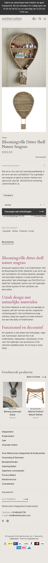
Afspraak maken (10, 445)
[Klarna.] (24, 548)
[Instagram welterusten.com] (8, 521)
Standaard (8, 195)
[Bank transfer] (26, 544)
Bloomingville (41, 157)
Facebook (7, 231)
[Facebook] (3, 521)
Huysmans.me (33, 539)
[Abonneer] (25, 499)
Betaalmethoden (10, 462)
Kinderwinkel (8, 436)
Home (4, 138)
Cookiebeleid (8, 484)
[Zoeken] (40, 19)
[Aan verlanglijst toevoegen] (44, 166)
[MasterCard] (36, 544)
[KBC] (29, 548)
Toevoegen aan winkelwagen (17, 212)
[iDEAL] (10, 544)
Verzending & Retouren (13, 458)
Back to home (33, 377)
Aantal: (8, 205)
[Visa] (42, 544)
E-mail (31, 231)
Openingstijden (9, 466)
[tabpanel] (12, 402)
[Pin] (15, 544)
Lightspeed (14, 539)
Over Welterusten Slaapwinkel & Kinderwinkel (23, 453)
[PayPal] (31, 544)
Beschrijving (8, 242)
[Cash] (5, 544)
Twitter (15, 231)
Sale (4, 440)
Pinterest (23, 231)
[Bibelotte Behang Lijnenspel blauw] (12, 395)
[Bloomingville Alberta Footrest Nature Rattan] (35, 395)
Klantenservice (9, 479)
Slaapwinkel (7, 432)
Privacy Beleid (8, 475)
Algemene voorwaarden (13, 471)
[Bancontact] (21, 544)
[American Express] (19, 548)
